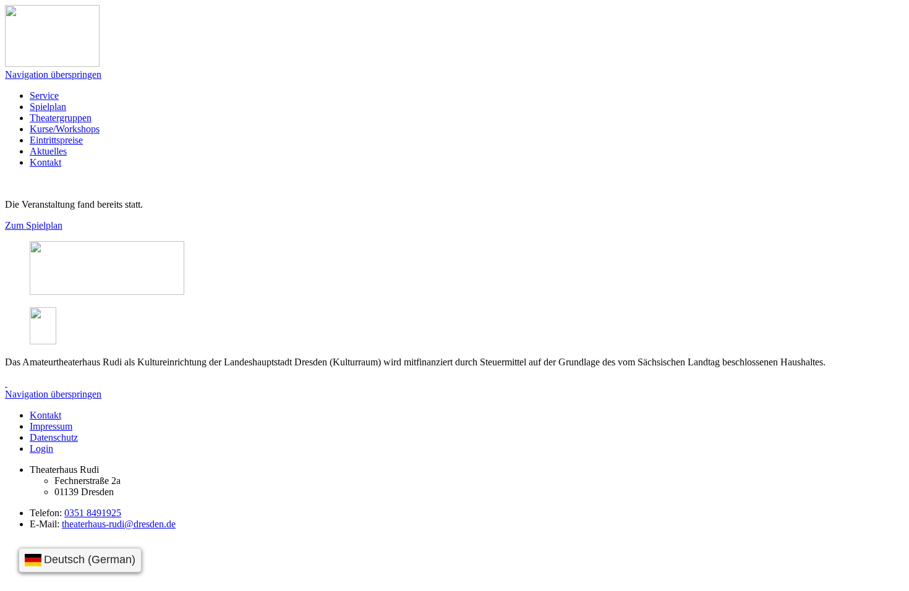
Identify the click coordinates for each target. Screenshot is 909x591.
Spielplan (48, 106)
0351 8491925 (92, 513)
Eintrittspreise (56, 140)
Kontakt (45, 162)
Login (41, 448)
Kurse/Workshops (65, 129)
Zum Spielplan (33, 225)
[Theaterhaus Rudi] (52, 63)
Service (44, 95)
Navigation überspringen (53, 74)
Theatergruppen (61, 118)
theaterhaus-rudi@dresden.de (119, 524)
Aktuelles (48, 151)
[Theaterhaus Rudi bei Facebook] (6, 383)
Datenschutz (54, 437)
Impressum (51, 426)
